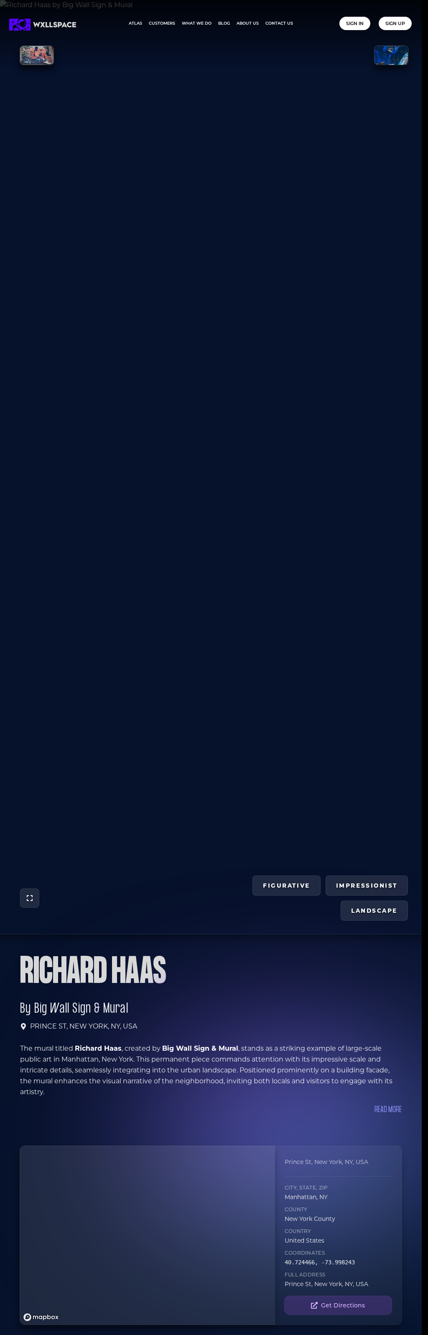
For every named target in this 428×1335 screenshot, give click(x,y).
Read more (388, 1109)
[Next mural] (391, 55)
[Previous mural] (37, 55)
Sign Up (395, 23)
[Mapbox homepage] (41, 1317)
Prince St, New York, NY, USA (83, 1026)
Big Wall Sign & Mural (81, 1008)
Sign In (355, 23)
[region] (149, 1235)
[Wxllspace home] (42, 24)
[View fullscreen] (29, 898)
